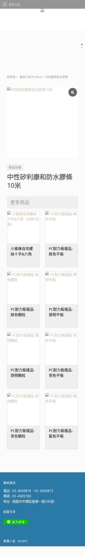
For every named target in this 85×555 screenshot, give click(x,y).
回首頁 (11, 77)
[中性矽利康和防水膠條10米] (42, 122)
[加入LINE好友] (15, 522)
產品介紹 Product (31, 77)
